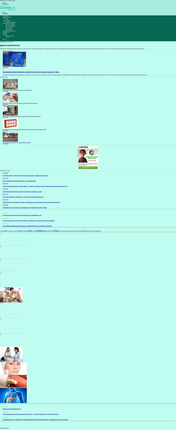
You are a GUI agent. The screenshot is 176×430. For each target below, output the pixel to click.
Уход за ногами (9, 27)
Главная (2, 42)
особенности (50, 230)
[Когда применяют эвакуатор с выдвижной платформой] (10, 141)
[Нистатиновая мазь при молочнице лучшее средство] (13, 387)
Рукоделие (6, 32)
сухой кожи (92, 230)
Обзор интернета (10, 35)
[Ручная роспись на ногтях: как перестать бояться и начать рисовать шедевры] (10, 102)
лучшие (38, 230)
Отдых (5, 33)
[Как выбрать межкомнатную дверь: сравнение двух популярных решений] (10, 115)
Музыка (7, 37)
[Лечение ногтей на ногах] (13, 258)
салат (89, 230)
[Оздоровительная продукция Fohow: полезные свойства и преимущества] (10, 286)
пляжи (60, 230)
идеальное (25, 230)
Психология (9, 29)
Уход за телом (9, 28)
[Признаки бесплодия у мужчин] (11, 302)
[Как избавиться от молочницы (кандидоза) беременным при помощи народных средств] (13, 345)
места (44, 231)
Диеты (7, 19)
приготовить (75, 230)
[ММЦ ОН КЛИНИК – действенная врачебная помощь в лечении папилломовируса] (13, 271)
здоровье (20, 230)
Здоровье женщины (9, 23)
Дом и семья (6, 21)
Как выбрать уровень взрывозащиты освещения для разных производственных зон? (24, 129)
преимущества (69, 230)
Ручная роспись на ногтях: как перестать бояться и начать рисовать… (20, 103)
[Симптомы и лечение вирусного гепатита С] (13, 402)
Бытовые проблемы (11, 22)
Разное (5, 34)
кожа (30, 231)
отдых (55, 230)
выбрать (5, 230)
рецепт (86, 230)
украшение (98, 230)
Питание (5, 18)
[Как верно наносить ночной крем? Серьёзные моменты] (13, 374)
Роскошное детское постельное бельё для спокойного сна (17, 90)
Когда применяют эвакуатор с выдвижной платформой (17, 142)
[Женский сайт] (7, 10)
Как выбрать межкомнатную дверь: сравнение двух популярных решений (21, 116)
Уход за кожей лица (10, 25)
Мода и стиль (7, 17)
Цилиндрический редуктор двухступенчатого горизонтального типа (31, 72)
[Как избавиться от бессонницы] (13, 245)
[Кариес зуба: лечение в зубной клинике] (12, 332)
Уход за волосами (10, 24)
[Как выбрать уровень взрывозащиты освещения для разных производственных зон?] (10, 128)
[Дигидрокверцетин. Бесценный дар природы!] (11, 361)
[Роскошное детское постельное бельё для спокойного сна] (10, 89)
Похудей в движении (9, 30)
